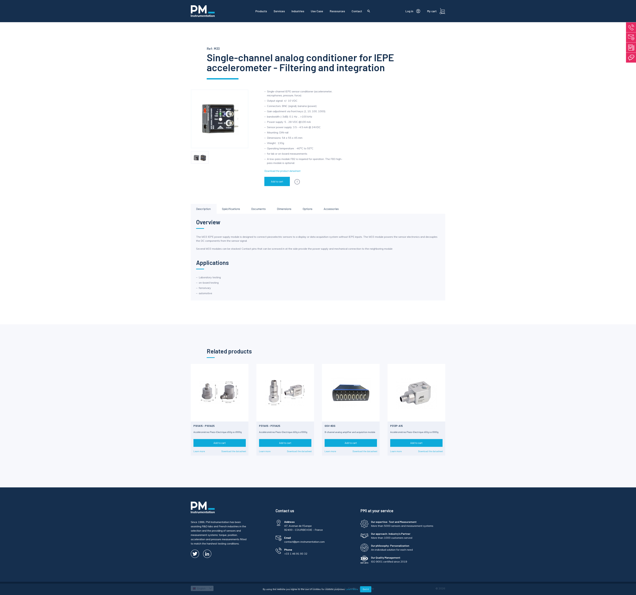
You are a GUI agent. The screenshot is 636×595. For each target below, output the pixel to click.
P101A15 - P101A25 (204, 425)
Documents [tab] (258, 209)
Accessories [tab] (331, 209)
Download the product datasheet (282, 170)
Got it (366, 589)
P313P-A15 (396, 425)
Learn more (199, 451)
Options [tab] (307, 209)
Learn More (352, 589)
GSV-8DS (330, 425)
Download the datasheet (233, 451)
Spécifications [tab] (231, 209)
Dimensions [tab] (284, 209)
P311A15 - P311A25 (269, 425)
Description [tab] (203, 209)
